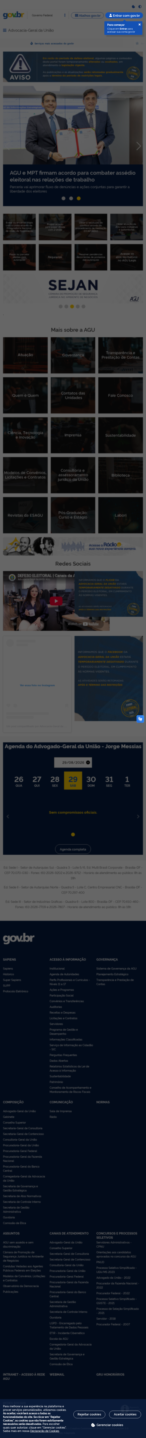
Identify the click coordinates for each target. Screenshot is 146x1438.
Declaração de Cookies (44, 1430)
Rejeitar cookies (89, 1414)
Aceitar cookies (125, 1414)
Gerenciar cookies (110, 1425)
